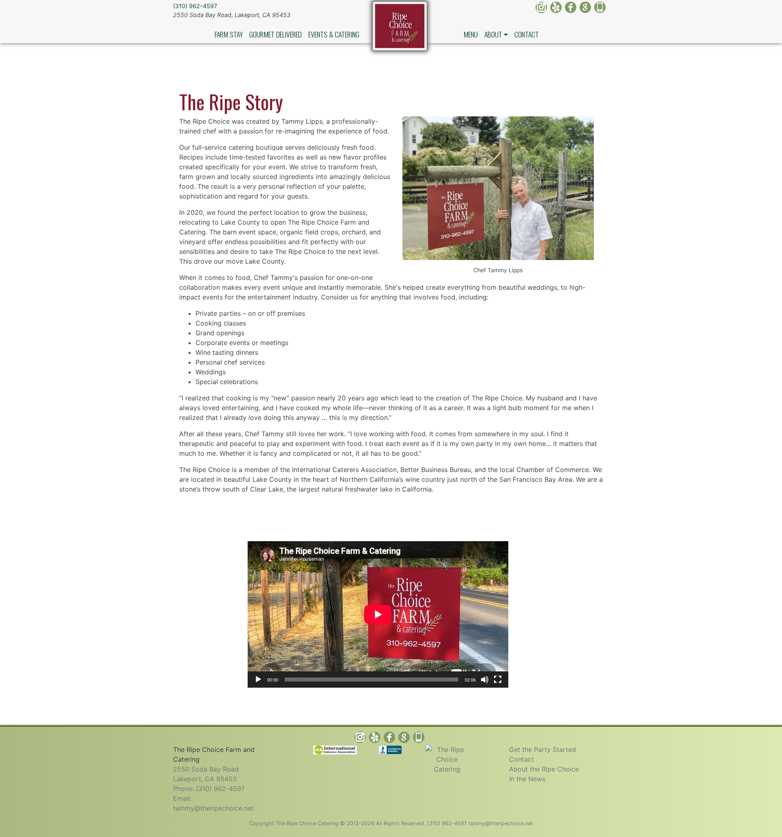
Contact (526, 34)
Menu (470, 34)
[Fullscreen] (498, 679)
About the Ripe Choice (544, 769)
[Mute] (485, 679)
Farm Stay (229, 34)
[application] (378, 614)
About (493, 34)
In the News (527, 779)
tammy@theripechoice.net (213, 808)
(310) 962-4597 (195, 5)
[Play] (258, 679)
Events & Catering (333, 34)
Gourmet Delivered (275, 34)
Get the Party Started (542, 749)
